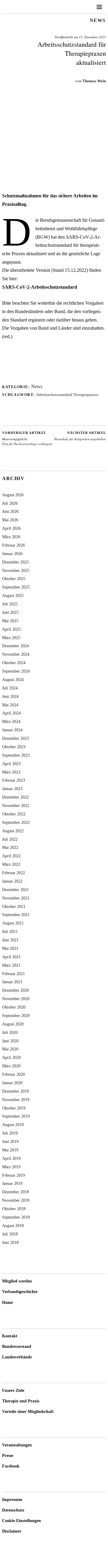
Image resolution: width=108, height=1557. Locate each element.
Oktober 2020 (14, 1007)
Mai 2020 (10, 1049)
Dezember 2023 (15, 738)
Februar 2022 (13, 872)
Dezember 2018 (15, 1191)
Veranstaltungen (17, 1445)
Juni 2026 (10, 511)
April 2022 (11, 855)
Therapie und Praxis (20, 1401)
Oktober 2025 (14, 578)
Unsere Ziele (13, 1390)
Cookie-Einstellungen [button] (21, 1520)
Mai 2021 (10, 948)
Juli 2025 (10, 603)
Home (7, 1302)
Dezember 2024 (15, 645)
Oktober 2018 (14, 1208)
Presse (7, 1455)
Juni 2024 (10, 696)
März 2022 (11, 864)
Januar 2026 (12, 553)
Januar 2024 (12, 729)
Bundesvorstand (16, 1346)
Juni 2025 (10, 612)
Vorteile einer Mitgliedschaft (28, 1411)
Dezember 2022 (15, 797)
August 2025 (13, 595)
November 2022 (15, 805)
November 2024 (15, 654)
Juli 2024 (10, 688)
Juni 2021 (10, 939)
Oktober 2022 (14, 813)
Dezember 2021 (15, 889)
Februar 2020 (13, 1074)
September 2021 (16, 914)
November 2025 (15, 570)
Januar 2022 (12, 881)
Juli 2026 (10, 503)
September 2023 (16, 755)
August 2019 (13, 1124)
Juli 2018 (10, 1234)
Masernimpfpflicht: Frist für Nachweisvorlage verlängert (27, 438)
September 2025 (16, 587)
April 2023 (11, 763)
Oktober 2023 (14, 746)
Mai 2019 (10, 1149)
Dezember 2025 (15, 562)
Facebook (11, 1466)
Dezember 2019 (15, 1091)
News (98, 20)
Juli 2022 (10, 839)
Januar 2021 (12, 981)
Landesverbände (17, 1357)
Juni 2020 (10, 1040)
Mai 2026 (10, 519)
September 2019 (16, 1116)
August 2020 (13, 1024)
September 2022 (16, 822)
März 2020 (11, 1065)
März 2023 (11, 772)
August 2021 (13, 923)
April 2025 (11, 629)
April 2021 (11, 956)
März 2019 (11, 1166)
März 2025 (11, 637)
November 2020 (15, 998)
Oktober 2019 (14, 1108)
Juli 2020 (10, 1032)
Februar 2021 (13, 973)
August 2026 (13, 494)
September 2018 (16, 1217)
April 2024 (11, 713)
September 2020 (16, 1015)
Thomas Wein (94, 81)
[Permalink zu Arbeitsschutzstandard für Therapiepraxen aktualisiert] (54, 182)
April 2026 (11, 528)
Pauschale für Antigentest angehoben (80, 436)
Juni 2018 (10, 1242)
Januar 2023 (12, 788)
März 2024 (11, 721)
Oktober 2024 (14, 662)
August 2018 (13, 1225)
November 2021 (15, 898)
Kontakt (9, 1336)
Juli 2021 (10, 931)
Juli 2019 (10, 1133)
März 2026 (11, 536)
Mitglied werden (17, 1281)
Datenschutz (13, 1510)
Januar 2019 (12, 1183)
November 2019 (15, 1099)
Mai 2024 (10, 704)
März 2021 (11, 965)
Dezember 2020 (15, 990)
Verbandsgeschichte (20, 1291)
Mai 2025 (10, 620)
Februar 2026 (13, 545)
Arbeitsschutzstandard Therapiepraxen (67, 394)
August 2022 (13, 830)
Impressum (12, 1499)
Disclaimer (11, 1531)
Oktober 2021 (14, 906)
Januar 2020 (12, 1082)
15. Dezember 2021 (92, 37)
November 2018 (15, 1200)
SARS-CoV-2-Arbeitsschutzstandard (40, 287)
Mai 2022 (10, 847)
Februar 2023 (13, 780)
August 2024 (13, 679)
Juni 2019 (10, 1141)
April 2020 (11, 1057)
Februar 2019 (13, 1175)
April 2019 (11, 1158)
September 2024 (16, 671)
